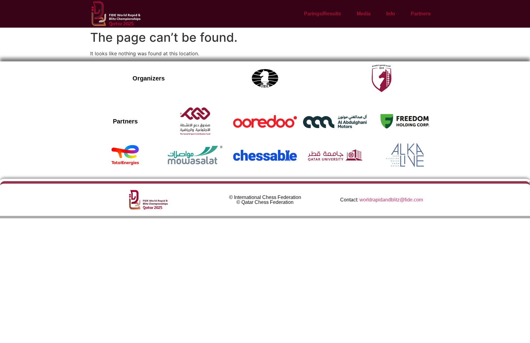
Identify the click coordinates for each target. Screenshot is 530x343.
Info (390, 13)
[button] (325, 14)
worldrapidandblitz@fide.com (391, 199)
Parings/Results (322, 13)
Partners (421, 13)
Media (364, 13)
